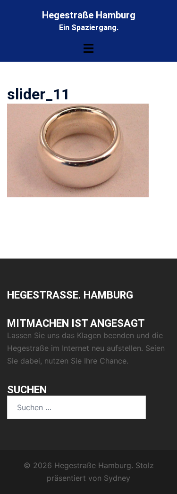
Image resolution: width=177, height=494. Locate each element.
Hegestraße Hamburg (88, 15)
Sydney (117, 478)
